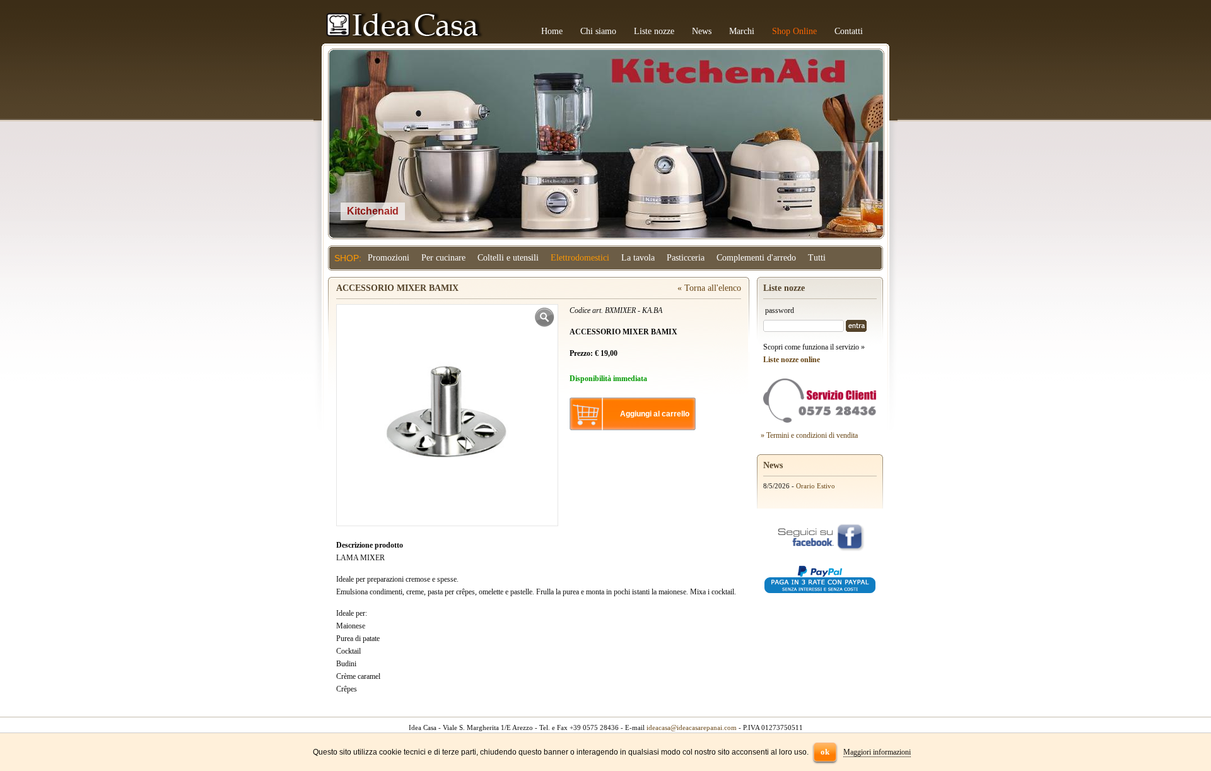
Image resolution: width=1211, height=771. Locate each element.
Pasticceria (686, 257)
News (701, 31)
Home (552, 31)
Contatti (848, 31)
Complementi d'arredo (756, 257)
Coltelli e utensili (508, 257)
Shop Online (794, 31)
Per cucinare (443, 257)
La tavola (638, 257)
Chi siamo (598, 31)
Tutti (817, 257)
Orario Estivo (815, 486)
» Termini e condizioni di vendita (809, 435)
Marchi (741, 31)
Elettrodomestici (580, 257)
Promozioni (388, 257)
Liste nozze (654, 31)
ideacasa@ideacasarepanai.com (691, 727)
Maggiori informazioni (877, 752)
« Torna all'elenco (709, 288)
